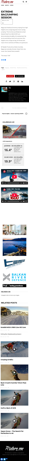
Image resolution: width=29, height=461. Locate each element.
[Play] (3, 183)
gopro (3, 69)
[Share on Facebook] (6, 81)
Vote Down (20, 76)
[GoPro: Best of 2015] (14, 398)
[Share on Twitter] (10, 81)
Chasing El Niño (7, 360)
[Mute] (24, 183)
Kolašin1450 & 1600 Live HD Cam (13, 327)
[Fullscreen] (26, 183)
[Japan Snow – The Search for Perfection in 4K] (14, 421)
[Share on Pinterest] (18, 81)
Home (2, 5)
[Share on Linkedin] (22, 81)
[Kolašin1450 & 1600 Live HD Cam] (14, 315)
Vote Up (11, 76)
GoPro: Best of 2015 (8, 408)
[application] (14, 177)
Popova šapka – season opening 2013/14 (12, 113)
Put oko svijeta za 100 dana (19, 108)
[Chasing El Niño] (14, 349)
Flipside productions (22, 67)
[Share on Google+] (14, 81)
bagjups (7, 67)
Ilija (10, 88)
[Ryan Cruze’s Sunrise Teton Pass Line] (14, 372)
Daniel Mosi (13, 67)
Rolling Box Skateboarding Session (11, 334)
